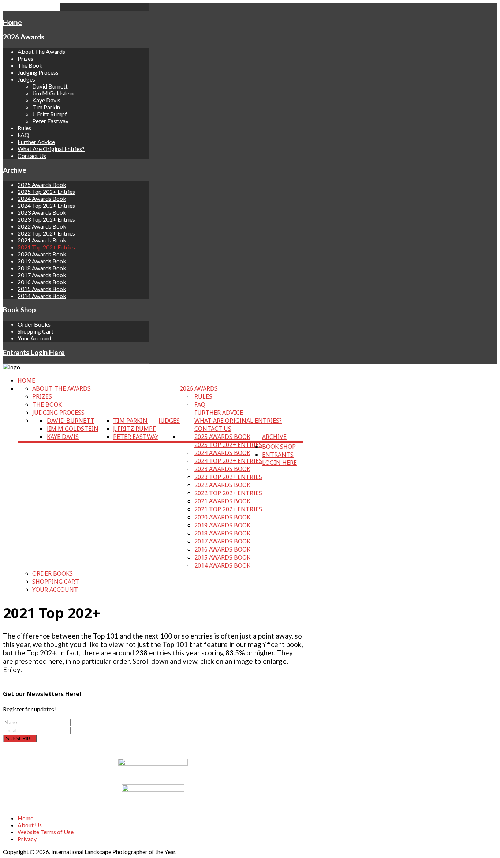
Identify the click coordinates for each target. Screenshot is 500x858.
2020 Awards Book (42, 254)
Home (12, 22)
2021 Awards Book (42, 240)
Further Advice (36, 141)
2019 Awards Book (42, 260)
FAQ (23, 134)
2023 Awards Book (42, 212)
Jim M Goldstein (53, 93)
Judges (169, 421)
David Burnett (50, 86)
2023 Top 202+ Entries (46, 219)
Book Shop (19, 310)
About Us (30, 824)
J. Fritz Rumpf (49, 113)
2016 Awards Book (42, 281)
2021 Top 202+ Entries (46, 247)
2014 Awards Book (42, 295)
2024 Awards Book (42, 198)
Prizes (25, 58)
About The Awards (41, 51)
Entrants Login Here (34, 353)
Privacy (27, 838)
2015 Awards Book (42, 288)
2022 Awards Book (42, 226)
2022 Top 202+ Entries (46, 233)
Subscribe (20, 738)
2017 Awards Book (42, 274)
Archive (14, 170)
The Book (30, 65)
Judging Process (38, 72)
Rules (24, 127)
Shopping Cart (35, 331)
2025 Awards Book (42, 184)
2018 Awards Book (42, 267)
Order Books (34, 324)
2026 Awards (23, 37)
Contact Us (32, 155)
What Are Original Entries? (51, 148)
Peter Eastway (50, 120)
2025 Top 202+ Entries (46, 191)
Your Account (35, 338)
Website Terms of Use (46, 831)
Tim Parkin (46, 107)
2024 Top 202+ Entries (46, 205)
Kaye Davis (46, 100)
